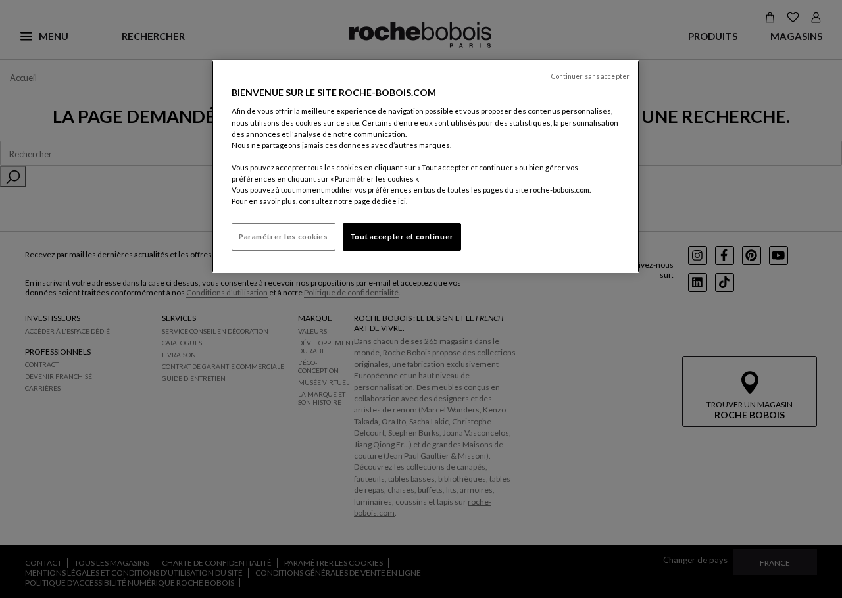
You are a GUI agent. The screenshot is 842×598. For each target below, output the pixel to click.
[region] (425, 166)
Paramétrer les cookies (283, 236)
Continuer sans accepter (590, 76)
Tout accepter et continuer (402, 236)
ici (402, 201)
